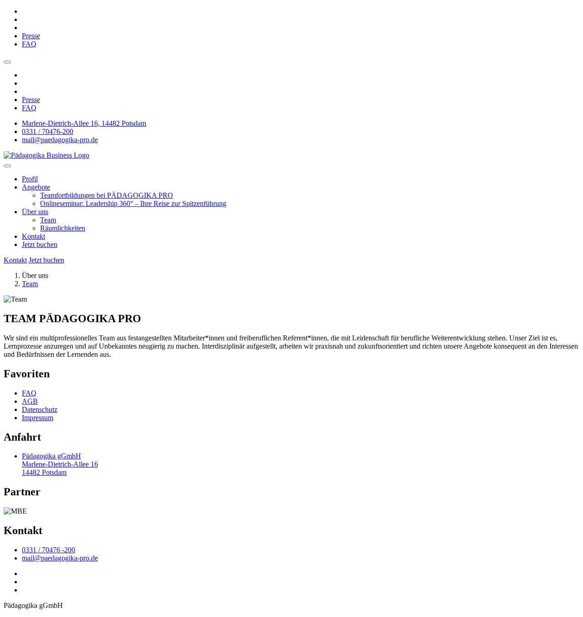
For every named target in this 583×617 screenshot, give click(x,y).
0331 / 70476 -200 (48, 550)
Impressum (37, 418)
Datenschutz (39, 409)
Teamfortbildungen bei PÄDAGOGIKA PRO (106, 195)
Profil (30, 179)
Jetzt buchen (39, 244)
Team (48, 220)
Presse (31, 36)
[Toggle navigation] (7, 166)
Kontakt (33, 236)
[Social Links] (7, 62)
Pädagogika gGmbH (60, 464)
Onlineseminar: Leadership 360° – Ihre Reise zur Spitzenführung (133, 203)
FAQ (29, 44)
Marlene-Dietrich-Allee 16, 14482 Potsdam (84, 123)
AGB (30, 401)
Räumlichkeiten (62, 228)
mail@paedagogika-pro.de (60, 140)
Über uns (35, 212)
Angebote (36, 187)
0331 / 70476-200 (47, 131)
